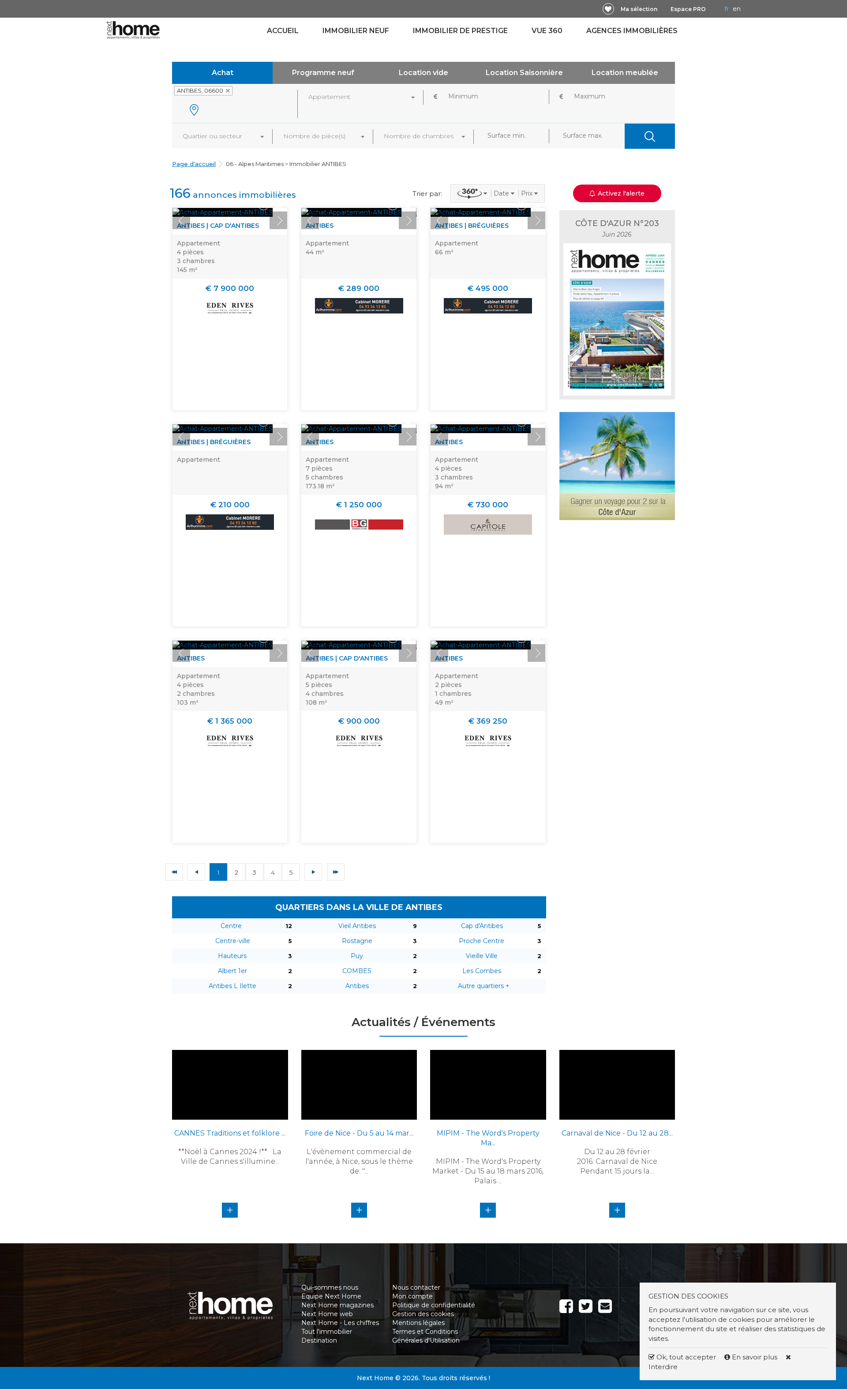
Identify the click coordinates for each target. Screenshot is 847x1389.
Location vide (423, 72)
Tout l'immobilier (326, 1332)
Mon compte (412, 1296)
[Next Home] (133, 30)
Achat (222, 72)
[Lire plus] (222, 212)
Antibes (357, 986)
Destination (319, 1340)
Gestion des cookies (423, 1314)
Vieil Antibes (357, 926)
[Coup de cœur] (608, 9)
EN (737, 9)
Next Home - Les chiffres (340, 1323)
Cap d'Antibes (482, 926)
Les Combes (481, 971)
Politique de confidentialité (433, 1305)
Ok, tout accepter (685, 1357)
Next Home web (327, 1314)
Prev (181, 220)
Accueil (283, 30)
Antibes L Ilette (232, 986)
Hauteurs (232, 956)
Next (278, 220)
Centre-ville (232, 941)
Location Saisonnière (524, 72)
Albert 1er (232, 971)
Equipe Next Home (331, 1296)
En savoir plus (754, 1357)
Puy (357, 956)
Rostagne (357, 941)
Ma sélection (639, 9)
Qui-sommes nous (329, 1287)
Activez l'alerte (428, 1374)
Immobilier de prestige (460, 30)
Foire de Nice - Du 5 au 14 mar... (359, 1133)
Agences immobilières (632, 30)
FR (726, 9)
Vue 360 (547, 30)
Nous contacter (416, 1287)
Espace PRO (688, 9)
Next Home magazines (337, 1305)
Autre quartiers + (484, 986)
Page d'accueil (194, 163)
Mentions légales (418, 1323)
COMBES (356, 971)
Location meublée (625, 72)
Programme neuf (323, 72)
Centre (231, 926)
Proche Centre (481, 941)
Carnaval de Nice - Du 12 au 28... (617, 1133)
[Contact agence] (279, 205)
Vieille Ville (482, 956)
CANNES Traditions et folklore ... (229, 1133)
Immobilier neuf (355, 30)
